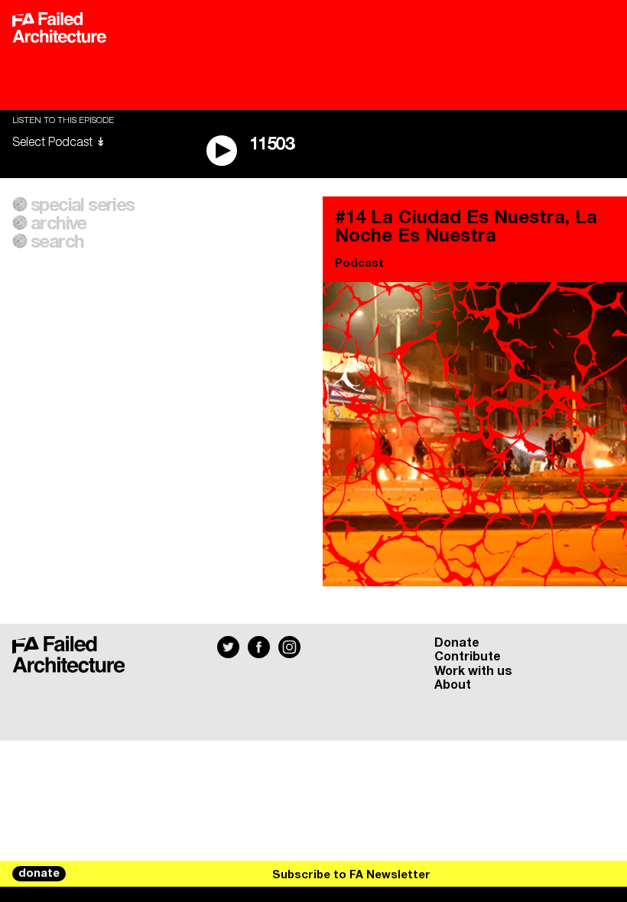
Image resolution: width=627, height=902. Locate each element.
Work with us (473, 671)
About (452, 685)
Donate (456, 643)
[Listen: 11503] (535, 873)
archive (58, 224)
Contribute (467, 657)
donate (39, 873)
